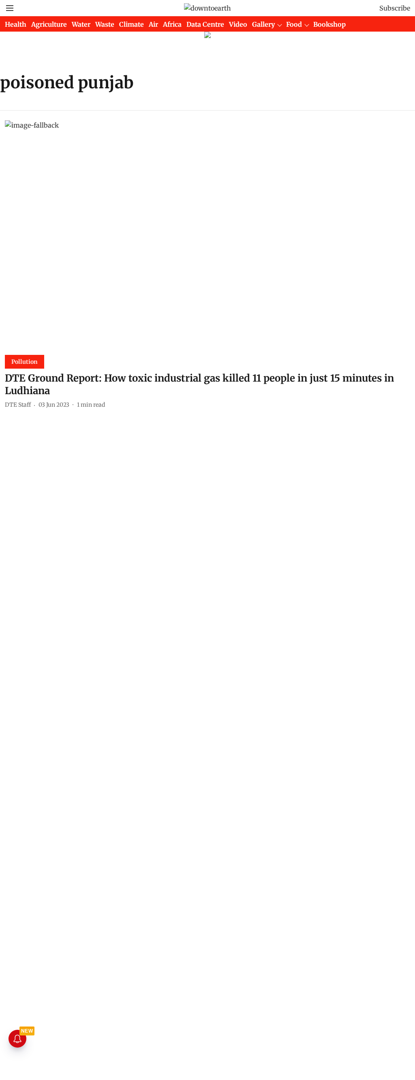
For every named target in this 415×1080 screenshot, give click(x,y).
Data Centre (205, 24)
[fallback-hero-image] (207, 234)
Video (238, 24)
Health (15, 24)
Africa (172, 24)
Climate (131, 24)
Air (153, 24)
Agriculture (49, 24)
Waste (104, 24)
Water (81, 24)
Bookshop (329, 24)
